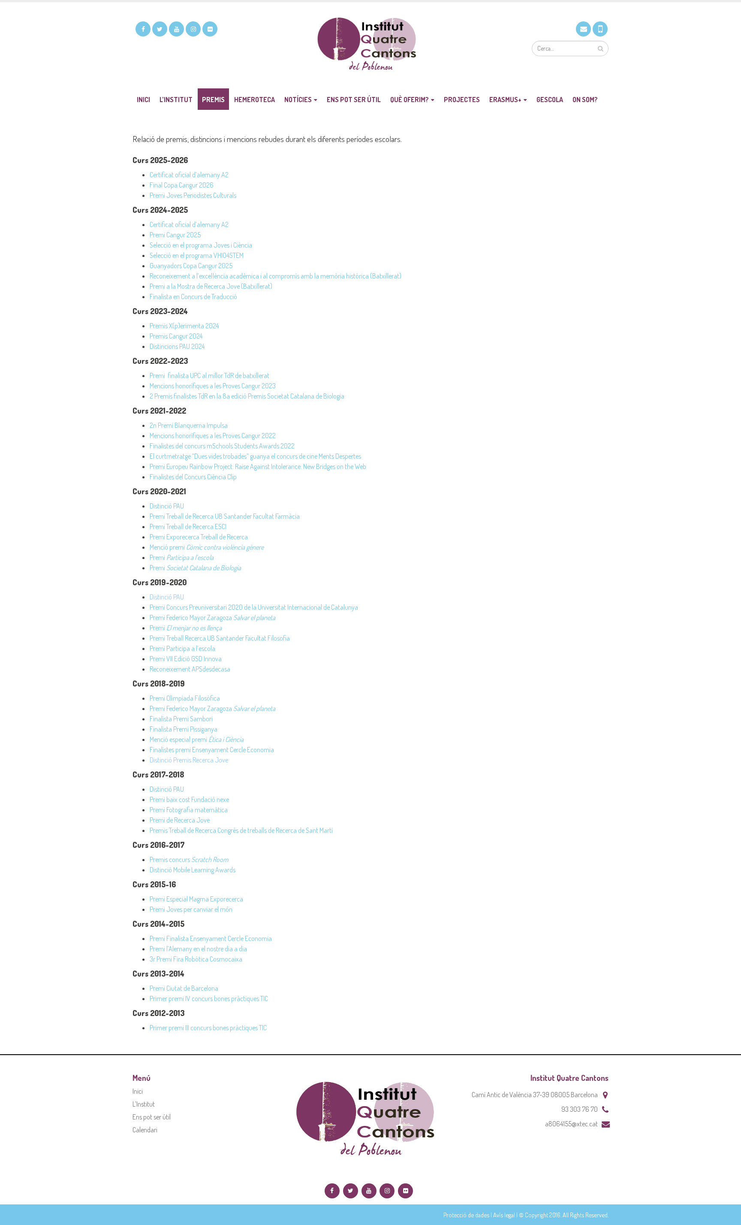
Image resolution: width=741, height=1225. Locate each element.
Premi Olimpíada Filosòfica (185, 698)
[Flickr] (209, 28)
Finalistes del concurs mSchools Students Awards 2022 (222, 446)
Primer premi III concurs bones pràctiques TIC (208, 1027)
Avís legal (504, 1215)
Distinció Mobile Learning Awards (192, 869)
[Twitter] (159, 28)
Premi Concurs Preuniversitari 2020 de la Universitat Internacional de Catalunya (254, 607)
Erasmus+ (505, 99)
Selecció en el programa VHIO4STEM (197, 255)
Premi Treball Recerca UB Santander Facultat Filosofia (220, 638)
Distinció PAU (167, 506)
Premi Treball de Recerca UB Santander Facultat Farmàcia (225, 516)
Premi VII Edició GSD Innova (186, 658)
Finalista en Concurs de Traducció (193, 296)
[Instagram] (193, 28)
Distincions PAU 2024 (177, 346)
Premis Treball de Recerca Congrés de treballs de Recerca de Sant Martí (241, 830)
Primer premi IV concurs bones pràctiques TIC (209, 998)
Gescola (549, 99)
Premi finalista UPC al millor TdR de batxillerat (209, 375)
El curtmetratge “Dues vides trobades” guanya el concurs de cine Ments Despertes (255, 456)
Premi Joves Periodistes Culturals (193, 195)
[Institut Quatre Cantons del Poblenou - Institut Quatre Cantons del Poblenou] (370, 45)
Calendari (145, 1129)
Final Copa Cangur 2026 (182, 185)
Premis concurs (189, 859)
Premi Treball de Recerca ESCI (188, 526)
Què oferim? (409, 99)
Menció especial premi (197, 739)
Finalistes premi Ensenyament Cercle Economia (212, 749)
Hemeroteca (254, 99)
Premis (213, 99)
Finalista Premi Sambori (181, 718)
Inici (143, 99)
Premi (182, 557)
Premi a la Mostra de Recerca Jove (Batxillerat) (211, 286)
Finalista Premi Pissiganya (183, 729)
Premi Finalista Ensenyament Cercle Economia (211, 938)
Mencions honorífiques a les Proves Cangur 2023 (213, 385)
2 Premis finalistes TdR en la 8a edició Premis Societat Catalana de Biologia (247, 396)
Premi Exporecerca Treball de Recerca (199, 536)
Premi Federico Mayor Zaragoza (212, 617)
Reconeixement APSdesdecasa (190, 669)
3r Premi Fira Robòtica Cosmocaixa (196, 959)
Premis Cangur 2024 (176, 336)
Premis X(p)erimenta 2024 (184, 325)
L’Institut (176, 99)
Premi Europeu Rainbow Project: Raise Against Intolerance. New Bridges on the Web (258, 466)
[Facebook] (143, 28)
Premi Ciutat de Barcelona (184, 988)
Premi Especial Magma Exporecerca (196, 899)
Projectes (462, 99)
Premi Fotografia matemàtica (189, 809)
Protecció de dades (466, 1215)
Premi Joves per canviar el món (191, 909)
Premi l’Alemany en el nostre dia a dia (198, 948)
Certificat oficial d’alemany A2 (189, 174)
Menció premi (207, 547)
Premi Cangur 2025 (175, 234)
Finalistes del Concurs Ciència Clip (194, 476)
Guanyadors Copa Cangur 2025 (191, 265)
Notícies (298, 99)
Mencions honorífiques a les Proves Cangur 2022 (213, 435)
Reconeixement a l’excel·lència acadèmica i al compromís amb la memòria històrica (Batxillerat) (275, 276)
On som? (585, 99)
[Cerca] (600, 48)
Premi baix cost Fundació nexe (189, 799)
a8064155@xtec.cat (571, 1123)
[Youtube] (176, 28)
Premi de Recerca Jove (180, 820)
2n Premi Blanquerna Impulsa (189, 425)
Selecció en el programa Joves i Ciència (201, 245)
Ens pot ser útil (354, 99)
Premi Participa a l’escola (182, 648)
